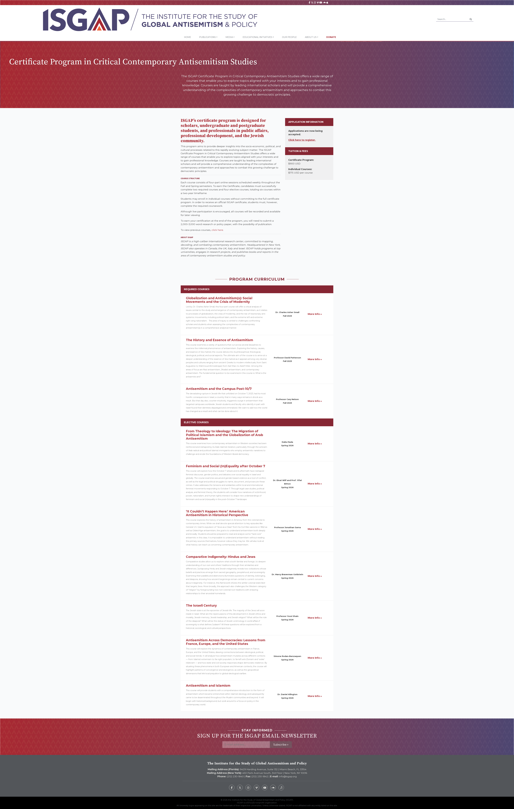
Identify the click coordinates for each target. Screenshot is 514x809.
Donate (331, 37)
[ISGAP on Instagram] (315, 2)
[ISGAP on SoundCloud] (324, 2)
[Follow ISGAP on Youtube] (264, 787)
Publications (207, 37)
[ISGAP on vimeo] (318, 2)
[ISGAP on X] (312, 2)
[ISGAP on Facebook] (309, 2)
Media (229, 37)
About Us (311, 37)
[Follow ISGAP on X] (240, 787)
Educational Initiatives (257, 37)
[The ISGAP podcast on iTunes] (281, 787)
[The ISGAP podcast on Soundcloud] (273, 787)
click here (217, 230)
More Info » (315, 314)
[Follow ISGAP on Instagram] (248, 787)
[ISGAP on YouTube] (320, 2)
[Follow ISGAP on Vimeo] (256, 787)
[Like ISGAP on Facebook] (232, 787)
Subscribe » (280, 744)
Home (187, 37)
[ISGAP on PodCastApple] (327, 2)
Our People (289, 37)
